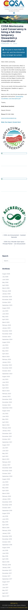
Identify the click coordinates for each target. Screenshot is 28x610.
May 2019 (5, 522)
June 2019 (5, 519)
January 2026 (6, 294)
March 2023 (5, 390)
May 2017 (5, 590)
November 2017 (7, 573)
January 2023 (6, 396)
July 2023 (5, 379)
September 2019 (7, 510)
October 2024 (6, 336)
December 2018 (7, 536)
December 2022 (7, 399)
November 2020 (7, 470)
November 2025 (7, 299)
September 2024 (7, 339)
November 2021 (7, 436)
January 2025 (6, 328)
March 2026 (5, 288)
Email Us (14, 603)
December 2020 (7, 467)
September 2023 (7, 373)
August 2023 (6, 376)
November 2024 (7, 333)
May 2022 (5, 419)
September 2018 (7, 544)
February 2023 (6, 393)
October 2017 (6, 576)
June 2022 (5, 416)
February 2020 (6, 496)
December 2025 (7, 296)
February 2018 (6, 564)
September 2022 (7, 408)
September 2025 (7, 305)
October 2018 (6, 542)
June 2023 (5, 382)
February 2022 (6, 428)
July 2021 (5, 448)
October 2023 (6, 371)
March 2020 (5, 493)
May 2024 (5, 351)
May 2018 (5, 556)
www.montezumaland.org (8, 118)
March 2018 (5, 562)
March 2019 (5, 527)
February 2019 (6, 530)
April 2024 (5, 353)
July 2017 (5, 584)
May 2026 (5, 282)
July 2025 (5, 311)
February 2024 (6, 359)
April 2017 (5, 593)
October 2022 (6, 405)
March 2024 (5, 356)
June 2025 (5, 314)
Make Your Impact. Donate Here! (11, 122)
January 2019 (6, 533)
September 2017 (7, 579)
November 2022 (7, 402)
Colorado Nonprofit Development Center (18, 607)
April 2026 (5, 285)
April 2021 (5, 456)
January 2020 (6, 499)
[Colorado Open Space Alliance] (14, 4)
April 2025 (5, 319)
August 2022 (6, 410)
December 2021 (7, 433)
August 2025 (6, 308)
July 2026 (5, 276)
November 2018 (7, 539)
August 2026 (6, 274)
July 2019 (5, 516)
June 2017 (5, 587)
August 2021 (6, 445)
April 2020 (5, 490)
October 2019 (6, 507)
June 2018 (5, 553)
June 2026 (5, 279)
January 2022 (6, 430)
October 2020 (6, 473)
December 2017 (7, 570)
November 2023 (7, 368)
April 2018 (5, 559)
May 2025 (5, 316)
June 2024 (5, 348)
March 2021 (5, 459)
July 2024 (5, 345)
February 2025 (6, 325)
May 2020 (5, 487)
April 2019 (5, 524)
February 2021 (6, 462)
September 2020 (7, 476)
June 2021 (5, 450)
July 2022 (5, 413)
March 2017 (5, 596)
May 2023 (5, 385)
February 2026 (6, 291)
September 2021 (7, 442)
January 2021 (6, 465)
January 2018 (6, 567)
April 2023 (5, 388)
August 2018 (6, 547)
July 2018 (5, 550)
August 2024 (6, 342)
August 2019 (6, 513)
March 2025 (5, 322)
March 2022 (5, 425)
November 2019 (7, 505)
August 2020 (6, 479)
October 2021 (6, 439)
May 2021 (5, 453)
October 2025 (6, 302)
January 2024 (6, 362)
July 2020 (5, 482)
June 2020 (5, 485)
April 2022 (5, 422)
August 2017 (6, 582)
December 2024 (7, 331)
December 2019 (7, 502)
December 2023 (7, 365)
